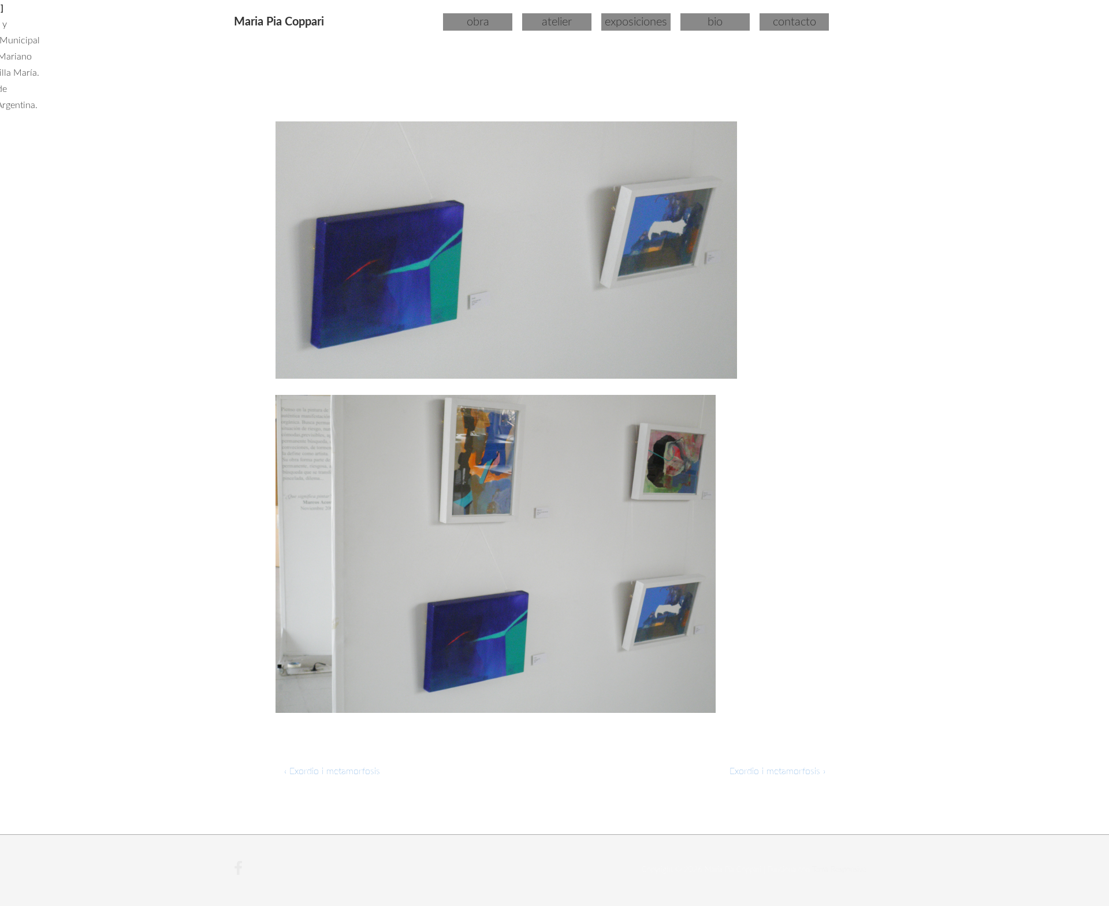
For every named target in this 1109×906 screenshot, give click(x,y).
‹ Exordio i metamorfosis (332, 771)
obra (478, 22)
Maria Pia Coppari (279, 22)
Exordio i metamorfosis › (777, 771)
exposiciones (636, 22)
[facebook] (239, 873)
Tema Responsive (839, 870)
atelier (557, 22)
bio (715, 22)
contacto (794, 22)
